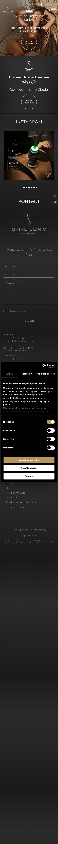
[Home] (7, 9)
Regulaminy (12, 497)
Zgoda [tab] (9, 373)
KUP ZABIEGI (49, 4)
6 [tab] (34, 187)
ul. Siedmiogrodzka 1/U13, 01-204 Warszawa (21, 349)
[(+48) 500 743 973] (55, 195)
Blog (8, 488)
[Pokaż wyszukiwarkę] (49, 10)
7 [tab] (36, 187)
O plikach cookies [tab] (46, 373)
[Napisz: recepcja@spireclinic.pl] (55, 201)
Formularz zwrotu (15, 507)
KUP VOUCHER (35, 4)
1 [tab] (21, 187)
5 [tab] (31, 187)
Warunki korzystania (38, 543)
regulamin (22, 311)
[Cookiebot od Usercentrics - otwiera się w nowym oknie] (42, 366)
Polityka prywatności (16, 492)
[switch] (51, 430)
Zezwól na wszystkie (29, 460)
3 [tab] (26, 187)
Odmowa (29, 476)
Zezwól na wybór (29, 468)
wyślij (31, 321)
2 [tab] (24, 187)
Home (9, 483)
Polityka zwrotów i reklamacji (21, 502)
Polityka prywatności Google (15, 543)
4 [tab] (29, 187)
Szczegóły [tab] (26, 373)
